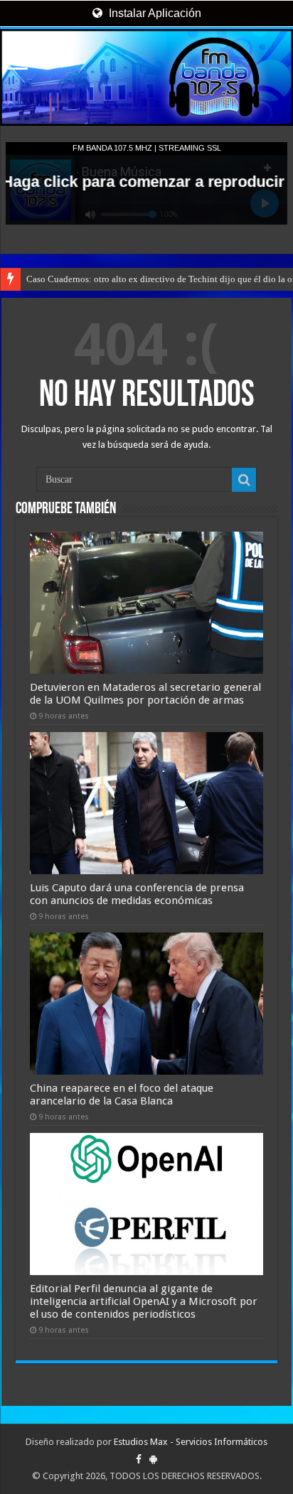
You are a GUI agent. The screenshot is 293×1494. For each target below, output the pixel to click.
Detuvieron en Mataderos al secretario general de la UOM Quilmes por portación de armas (145, 693)
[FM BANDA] (146, 77)
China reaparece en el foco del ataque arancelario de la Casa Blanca (121, 1094)
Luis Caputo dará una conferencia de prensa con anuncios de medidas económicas (137, 894)
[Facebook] (138, 1459)
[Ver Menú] (18, 64)
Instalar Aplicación (153, 13)
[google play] (153, 1459)
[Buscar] (244, 480)
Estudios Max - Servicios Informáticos (190, 1441)
